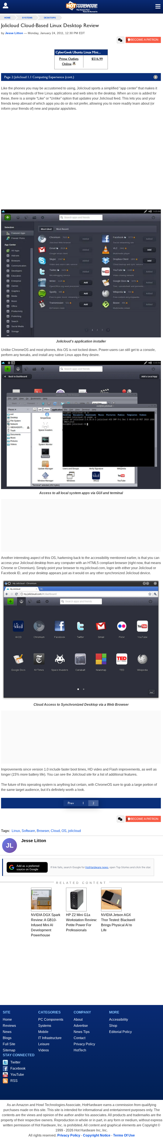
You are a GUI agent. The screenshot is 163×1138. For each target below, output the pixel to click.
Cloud (55, 831)
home (7, 18)
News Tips (82, 1032)
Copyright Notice (96, 1135)
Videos (43, 1050)
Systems (27, 18)
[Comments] (121, 40)
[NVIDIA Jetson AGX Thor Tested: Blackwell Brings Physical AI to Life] (111, 899)
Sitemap (9, 1050)
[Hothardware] (81, 6)
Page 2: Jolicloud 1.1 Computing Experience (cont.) (39, 77)
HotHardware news (96, 867)
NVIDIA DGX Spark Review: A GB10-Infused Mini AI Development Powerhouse (45, 925)
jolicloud (74, 831)
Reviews (9, 1025)
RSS (14, 1081)
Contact (79, 1038)
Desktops (50, 18)
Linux (16, 831)
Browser (43, 831)
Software (28, 831)
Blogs (7, 1038)
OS (64, 831)
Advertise (81, 1025)
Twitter (15, 1062)
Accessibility (118, 1019)
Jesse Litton (33, 840)
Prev (71, 803)
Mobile (43, 1032)
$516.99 (97, 59)
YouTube (17, 1074)
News (7, 1032)
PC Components (50, 1019)
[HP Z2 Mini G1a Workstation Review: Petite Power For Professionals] (76, 899)
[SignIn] (8, 5)
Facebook (17, 1068)
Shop (113, 1025)
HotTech (80, 1050)
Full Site (9, 1044)
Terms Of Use (124, 1135)
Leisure (43, 1044)
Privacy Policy (84, 1044)
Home (7, 1019)
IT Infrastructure (50, 1038)
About (78, 1019)
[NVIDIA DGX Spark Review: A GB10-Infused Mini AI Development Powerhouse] (41, 899)
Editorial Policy (120, 1032)
